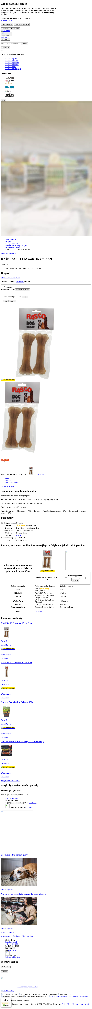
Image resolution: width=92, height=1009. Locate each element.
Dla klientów (6, 967)
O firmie (4, 971)
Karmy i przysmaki (12, 243)
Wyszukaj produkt (75, 576)
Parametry (9, 480)
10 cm (3, 278)
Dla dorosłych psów (12, 248)
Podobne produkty (12, 482)
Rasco (18, 535)
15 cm (8, 278)
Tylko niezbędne (7, 24)
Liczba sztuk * (8, 297)
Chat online (10, 948)
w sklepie (28, 807)
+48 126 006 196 (11, 799)
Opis (7, 478)
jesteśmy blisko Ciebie (13, 957)
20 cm (13, 278)
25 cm (17, 278)
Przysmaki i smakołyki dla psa (16, 246)
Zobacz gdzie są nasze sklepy (28, 987)
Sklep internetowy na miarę (81, 1004)
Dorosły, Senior (35, 268)
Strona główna (10, 239)
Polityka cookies (7, 20)
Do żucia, (18, 268)
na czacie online (17, 803)
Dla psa (8, 241)
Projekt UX (66, 1004)
